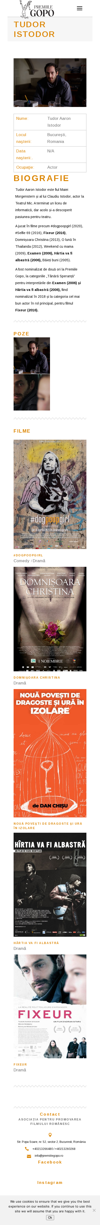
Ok (50, 1217)
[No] (94, 1210)
